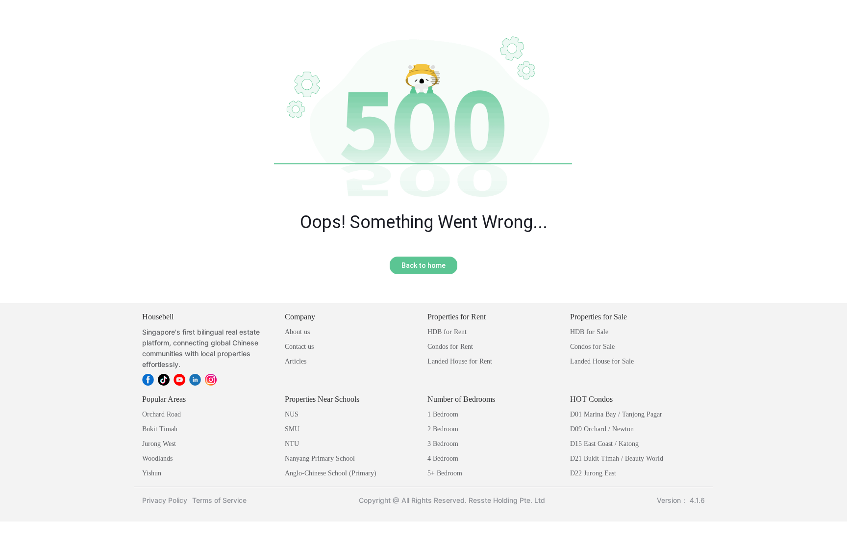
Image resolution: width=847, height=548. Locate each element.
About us (297, 332)
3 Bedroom (442, 443)
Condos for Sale (592, 346)
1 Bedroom (442, 414)
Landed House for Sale (602, 361)
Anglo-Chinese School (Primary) (330, 473)
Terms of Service (219, 500)
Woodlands (157, 458)
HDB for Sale (589, 332)
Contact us (299, 346)
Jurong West (159, 443)
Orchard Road (161, 414)
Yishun (151, 473)
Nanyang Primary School (320, 458)
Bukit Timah (159, 429)
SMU (292, 429)
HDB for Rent (447, 332)
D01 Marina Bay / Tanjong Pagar (616, 414)
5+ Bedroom (444, 473)
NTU (292, 443)
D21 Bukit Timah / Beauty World (616, 458)
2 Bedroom (442, 429)
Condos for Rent (450, 346)
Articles (295, 361)
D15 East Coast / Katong (604, 443)
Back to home (423, 265)
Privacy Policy (164, 500)
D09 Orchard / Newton (602, 429)
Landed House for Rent (459, 361)
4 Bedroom (442, 458)
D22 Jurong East (593, 473)
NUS (292, 414)
